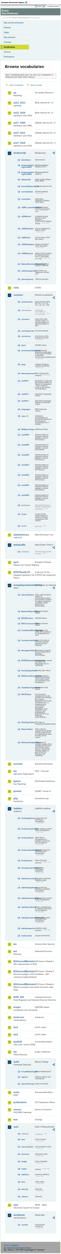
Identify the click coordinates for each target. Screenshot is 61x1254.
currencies (25, 336)
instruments (26, 936)
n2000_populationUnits (27, 207)
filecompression (27, 373)
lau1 (15, 1027)
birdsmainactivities (27, 829)
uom (15, 1127)
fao (15, 771)
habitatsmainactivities (27, 898)
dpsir (23, 345)
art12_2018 (19, 113)
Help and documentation (14, 23)
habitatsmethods (27, 907)
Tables (6, 32)
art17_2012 (19, 133)
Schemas (7, 42)
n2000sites (25, 238)
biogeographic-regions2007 (27, 166)
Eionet (14, 18)
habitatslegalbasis (27, 888)
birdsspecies (26, 860)
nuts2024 (25, 495)
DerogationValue (27, 650)
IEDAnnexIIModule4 (23, 984)
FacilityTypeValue (27, 671)
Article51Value (27, 595)
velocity (24, 1189)
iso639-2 (25, 381)
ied (15, 951)
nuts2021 (25, 485)
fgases (17, 781)
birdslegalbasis (27, 818)
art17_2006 (19, 123)
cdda (16, 287)
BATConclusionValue (27, 624)
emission (25, 1154)
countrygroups (27, 331)
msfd (16, 1062)
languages (25, 409)
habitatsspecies (27, 928)
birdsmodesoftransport (27, 850)
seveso (17, 1109)
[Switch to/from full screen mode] (44, 6)
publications (20, 1102)
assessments (27, 302)
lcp (15, 1052)
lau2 (15, 1034)
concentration (27, 1147)
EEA (15, 2)
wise (15, 1205)
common (18, 295)
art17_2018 (19, 143)
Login (39, 6)
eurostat (17, 764)
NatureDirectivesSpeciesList (27, 264)
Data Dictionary (24, 18)
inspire (17, 1007)
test (15, 1119)
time (23, 1182)
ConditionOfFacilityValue (27, 630)
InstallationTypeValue (27, 688)
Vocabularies (9, 47)
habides (17, 808)
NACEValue (26, 694)
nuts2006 (25, 445)
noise (16, 1092)
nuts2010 (25, 455)
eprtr (16, 562)
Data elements (10, 37)
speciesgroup (27, 279)
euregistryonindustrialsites (23, 585)
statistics (25, 1174)
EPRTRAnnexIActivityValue (27, 660)
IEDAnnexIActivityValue (27, 676)
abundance (26, 160)
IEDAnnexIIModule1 (23, 961)
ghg (15, 798)
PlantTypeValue (27, 722)
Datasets (7, 27)
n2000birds (26, 216)
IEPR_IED (18, 997)
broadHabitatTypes (27, 1072)
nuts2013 (25, 465)
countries (25, 319)
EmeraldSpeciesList (27, 186)
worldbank (19, 1215)
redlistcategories (27, 271)
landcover (18, 1017)
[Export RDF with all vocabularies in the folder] (53, 153)
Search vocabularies (16, 85)
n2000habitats (27, 229)
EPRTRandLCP (21, 572)
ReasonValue (27, 729)
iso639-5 (25, 401)
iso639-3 (25, 394)
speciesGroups (27, 1084)
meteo (24, 1169)
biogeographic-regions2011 (27, 173)
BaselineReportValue (27, 611)
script (23, 514)
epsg (23, 364)
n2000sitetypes (27, 244)
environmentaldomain (27, 350)
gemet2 (17, 791)
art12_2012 (19, 102)
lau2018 (17, 1042)
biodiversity (19, 153)
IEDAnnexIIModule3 (23, 971)
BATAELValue (27, 618)
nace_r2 (24, 416)
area (23, 1139)
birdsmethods (27, 838)
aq (14, 92)
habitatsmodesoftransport (27, 918)
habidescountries (27, 878)
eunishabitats (27, 192)
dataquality (26, 179)
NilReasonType (27, 429)
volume (24, 1197)
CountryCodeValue (27, 640)
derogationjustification (27, 868)
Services (7, 52)
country (24, 1225)
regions (24, 1077)
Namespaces (9, 57)
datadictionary (21, 535)
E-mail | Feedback (11, 1245)
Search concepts (36, 85)
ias (15, 944)
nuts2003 (25, 435)
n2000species (27, 253)
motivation (26, 199)
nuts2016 (25, 475)
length (24, 1161)
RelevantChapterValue (27, 742)
